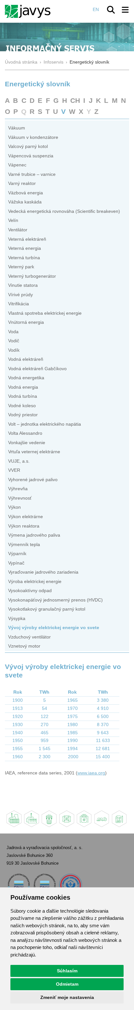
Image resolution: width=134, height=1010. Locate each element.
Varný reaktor (22, 183)
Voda (13, 331)
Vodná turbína (22, 396)
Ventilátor (17, 229)
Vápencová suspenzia (30, 155)
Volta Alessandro (25, 433)
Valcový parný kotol (28, 146)
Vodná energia (23, 387)
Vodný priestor (23, 414)
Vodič (13, 340)
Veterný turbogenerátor (32, 276)
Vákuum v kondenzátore (33, 137)
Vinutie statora (23, 285)
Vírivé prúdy (20, 294)
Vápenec (17, 165)
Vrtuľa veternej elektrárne (34, 451)
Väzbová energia (25, 192)
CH (75, 100)
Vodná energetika (26, 377)
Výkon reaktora (23, 526)
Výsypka (16, 618)
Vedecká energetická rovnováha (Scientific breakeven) (64, 211)
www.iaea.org (91, 773)
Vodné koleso (22, 405)
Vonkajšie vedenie (26, 442)
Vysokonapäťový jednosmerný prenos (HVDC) (55, 600)
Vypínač (16, 563)
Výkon (14, 507)
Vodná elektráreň (25, 359)
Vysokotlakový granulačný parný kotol (46, 609)
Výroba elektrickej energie (34, 581)
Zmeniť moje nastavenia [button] (67, 997)
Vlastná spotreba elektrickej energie (45, 313)
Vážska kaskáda (25, 202)
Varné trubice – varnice (32, 174)
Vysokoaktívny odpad (30, 590)
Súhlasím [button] (67, 970)
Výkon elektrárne (25, 516)
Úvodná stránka (21, 62)
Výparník (17, 553)
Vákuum (16, 128)
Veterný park (21, 266)
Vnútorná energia (26, 322)
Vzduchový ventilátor (29, 637)
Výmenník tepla (24, 544)
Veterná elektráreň (27, 239)
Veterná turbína (24, 257)
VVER (14, 470)
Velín (13, 220)
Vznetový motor (24, 646)
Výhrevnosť (20, 498)
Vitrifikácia (18, 303)
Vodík (14, 350)
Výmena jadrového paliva (34, 535)
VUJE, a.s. (19, 461)
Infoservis (53, 62)
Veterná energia (24, 248)
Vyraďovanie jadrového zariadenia (43, 572)
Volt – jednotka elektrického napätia (44, 424)
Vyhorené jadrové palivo (33, 479)
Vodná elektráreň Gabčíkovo (37, 368)
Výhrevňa (18, 488)
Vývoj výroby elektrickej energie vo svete (53, 627)
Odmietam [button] (67, 984)
